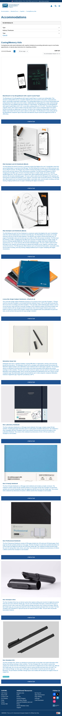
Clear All (5, 35)
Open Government (40, 694)
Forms (3, 702)
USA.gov (37, 698)
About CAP (4, 694)
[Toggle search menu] (55, 6)
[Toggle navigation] (59, 6)
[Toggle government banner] (31, 1)
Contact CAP (4, 696)
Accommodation (5, 11)
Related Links (20, 693)
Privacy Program (21, 698)
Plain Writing (38, 696)
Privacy (19, 696)
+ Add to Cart (44, 122)
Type (4, 27)
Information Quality (22, 700)
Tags (4, 33)
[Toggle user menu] (51, 6)
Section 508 (4, 704)
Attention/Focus (14, 11)
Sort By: (57, 50)
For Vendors (4, 698)
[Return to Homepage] (10, 5)
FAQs (2, 700)
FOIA (18, 694)
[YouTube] (54, 697)
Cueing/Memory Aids (31, 11)
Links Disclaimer (39, 700)
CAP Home (4, 693)
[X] (57, 694)
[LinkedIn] (57, 697)
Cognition (22, 11)
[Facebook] (54, 694)
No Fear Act (38, 693)
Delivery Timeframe (8, 30)
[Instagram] (54, 701)
